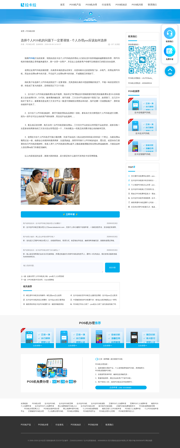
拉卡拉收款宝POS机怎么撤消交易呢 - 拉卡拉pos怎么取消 (95, 295)
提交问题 (112, 267)
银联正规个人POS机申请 (111, 409)
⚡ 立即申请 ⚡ (70, 214)
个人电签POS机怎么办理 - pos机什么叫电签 (142, 185)
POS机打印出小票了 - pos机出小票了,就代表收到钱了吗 (94, 304)
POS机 (32, 58)
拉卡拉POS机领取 (98, 403)
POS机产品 (26, 425)
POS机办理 (36, 403)
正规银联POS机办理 (36, 411)
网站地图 (148, 441)
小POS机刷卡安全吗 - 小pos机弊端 (40, 280)
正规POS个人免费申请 (117, 403)
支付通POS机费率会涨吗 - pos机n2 (142, 176)
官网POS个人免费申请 (138, 403)
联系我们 (109, 425)
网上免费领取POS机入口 (67, 406)
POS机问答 (30, 31)
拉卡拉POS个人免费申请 (44, 406)
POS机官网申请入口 (126, 411)
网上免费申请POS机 (71, 409)
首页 (22, 31)
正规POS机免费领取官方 (125, 406)
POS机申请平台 (89, 411)
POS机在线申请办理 (51, 409)
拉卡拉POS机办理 (88, 406)
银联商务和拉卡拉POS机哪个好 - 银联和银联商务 (45, 304)
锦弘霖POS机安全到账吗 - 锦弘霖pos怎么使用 (43, 295)
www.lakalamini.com (56, 227)
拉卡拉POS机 (50, 403)
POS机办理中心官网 (107, 411)
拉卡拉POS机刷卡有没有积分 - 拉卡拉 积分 (142, 181)
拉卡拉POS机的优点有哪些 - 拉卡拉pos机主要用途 (45, 300)
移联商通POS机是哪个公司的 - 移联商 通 (142, 203)
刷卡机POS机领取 (105, 406)
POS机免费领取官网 (147, 406)
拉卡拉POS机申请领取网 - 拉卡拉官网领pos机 (142, 198)
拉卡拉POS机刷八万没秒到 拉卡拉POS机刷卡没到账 (142, 189)
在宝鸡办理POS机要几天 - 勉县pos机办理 (141, 207)
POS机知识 (76, 425)
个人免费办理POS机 (55, 411)
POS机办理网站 (73, 411)
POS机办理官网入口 (32, 409)
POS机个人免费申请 (133, 409)
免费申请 (169, 59)
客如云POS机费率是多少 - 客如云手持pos (142, 194)
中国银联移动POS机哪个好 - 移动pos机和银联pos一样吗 (95, 300)
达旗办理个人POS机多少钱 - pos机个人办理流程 (45, 276)
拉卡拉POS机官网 (66, 403)
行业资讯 (59, 425)
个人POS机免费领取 (90, 409)
